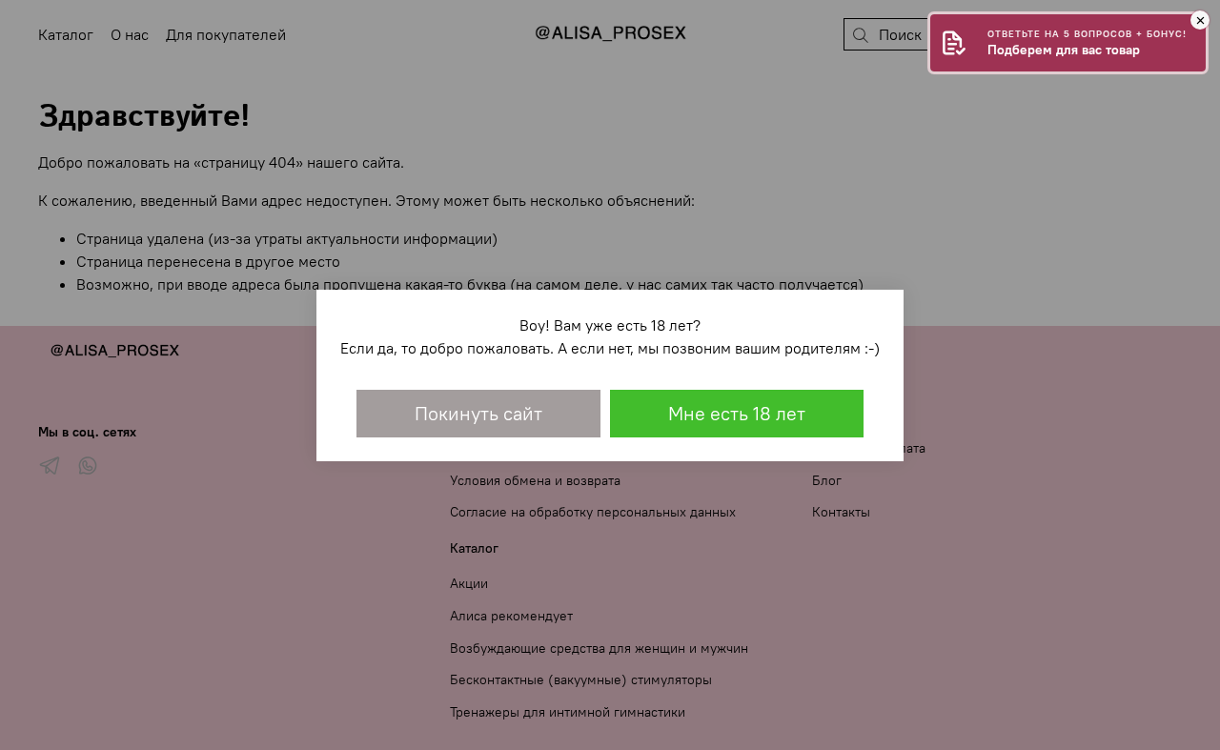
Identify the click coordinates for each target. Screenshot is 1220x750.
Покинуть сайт (478, 413)
